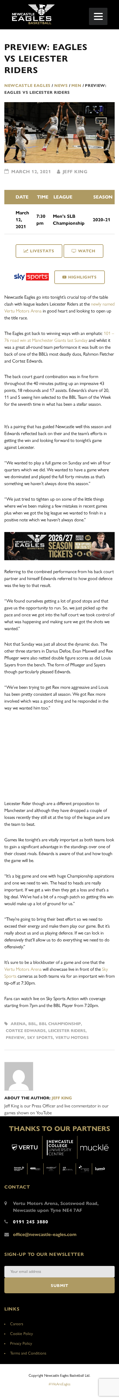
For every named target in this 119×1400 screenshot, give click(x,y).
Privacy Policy (21, 1343)
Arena (18, 1023)
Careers (16, 1323)
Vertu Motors (72, 1037)
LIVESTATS (42, 251)
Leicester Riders (66, 1030)
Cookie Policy (21, 1333)
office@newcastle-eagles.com (45, 1234)
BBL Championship (60, 1023)
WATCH (86, 251)
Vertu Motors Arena (23, 969)
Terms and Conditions (28, 1353)
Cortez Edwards (26, 1030)
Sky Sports (40, 1037)
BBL (32, 1023)
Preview (15, 1037)
